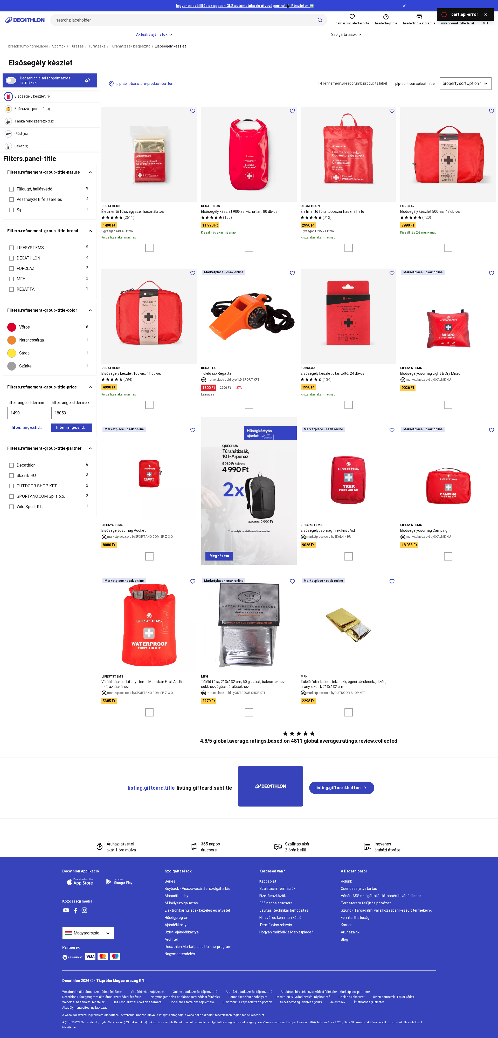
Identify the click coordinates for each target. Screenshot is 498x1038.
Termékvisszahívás (275, 925)
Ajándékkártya (177, 925)
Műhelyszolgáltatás (181, 903)
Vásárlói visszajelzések (147, 992)
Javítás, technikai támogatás (283, 910)
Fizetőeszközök (272, 896)
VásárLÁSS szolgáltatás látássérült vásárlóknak (381, 896)
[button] (49, 189)
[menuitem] (154, 35)
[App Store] (83, 882)
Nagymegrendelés (180, 954)
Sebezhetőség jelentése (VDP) (301, 1002)
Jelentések (337, 1002)
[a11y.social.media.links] (66, 910)
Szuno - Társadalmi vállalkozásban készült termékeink (386, 910)
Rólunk (346, 881)
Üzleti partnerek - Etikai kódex (393, 997)
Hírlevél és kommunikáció (280, 918)
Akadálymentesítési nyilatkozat (84, 1007)
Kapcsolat (267, 881)
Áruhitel (171, 939)
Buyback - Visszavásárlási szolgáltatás (197, 888)
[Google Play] (122, 882)
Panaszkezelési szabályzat (248, 997)
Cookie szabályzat (351, 997)
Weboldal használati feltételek (83, 1002)
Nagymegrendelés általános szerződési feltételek (185, 997)
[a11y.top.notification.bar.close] (404, 5)
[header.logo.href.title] (25, 20)
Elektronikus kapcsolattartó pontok (247, 1002)
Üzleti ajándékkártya (182, 932)
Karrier (346, 925)
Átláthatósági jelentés (369, 1002)
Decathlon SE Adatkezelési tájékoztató (303, 997)
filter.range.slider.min (25, 402)
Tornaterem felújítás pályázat (366, 903)
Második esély (176, 896)
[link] (219, 556)
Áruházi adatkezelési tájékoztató (249, 992)
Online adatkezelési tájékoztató (195, 992)
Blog (344, 939)
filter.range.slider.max (70, 402)
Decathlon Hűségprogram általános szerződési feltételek (102, 997)
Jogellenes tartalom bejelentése (192, 1002)
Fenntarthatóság (355, 918)
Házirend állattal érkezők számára (137, 1002)
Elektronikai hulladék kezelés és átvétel (197, 910)
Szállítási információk (277, 888)
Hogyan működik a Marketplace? (286, 932)
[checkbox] (49, 327)
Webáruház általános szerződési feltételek (92, 992)
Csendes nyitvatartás (359, 888)
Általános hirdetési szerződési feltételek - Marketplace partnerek (325, 992)
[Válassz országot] (88, 933)
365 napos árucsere (276, 903)
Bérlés (170, 881)
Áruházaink (350, 932)
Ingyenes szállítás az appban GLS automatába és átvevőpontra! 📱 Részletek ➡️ (245, 6)
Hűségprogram (177, 918)
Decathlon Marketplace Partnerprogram (198, 947)
